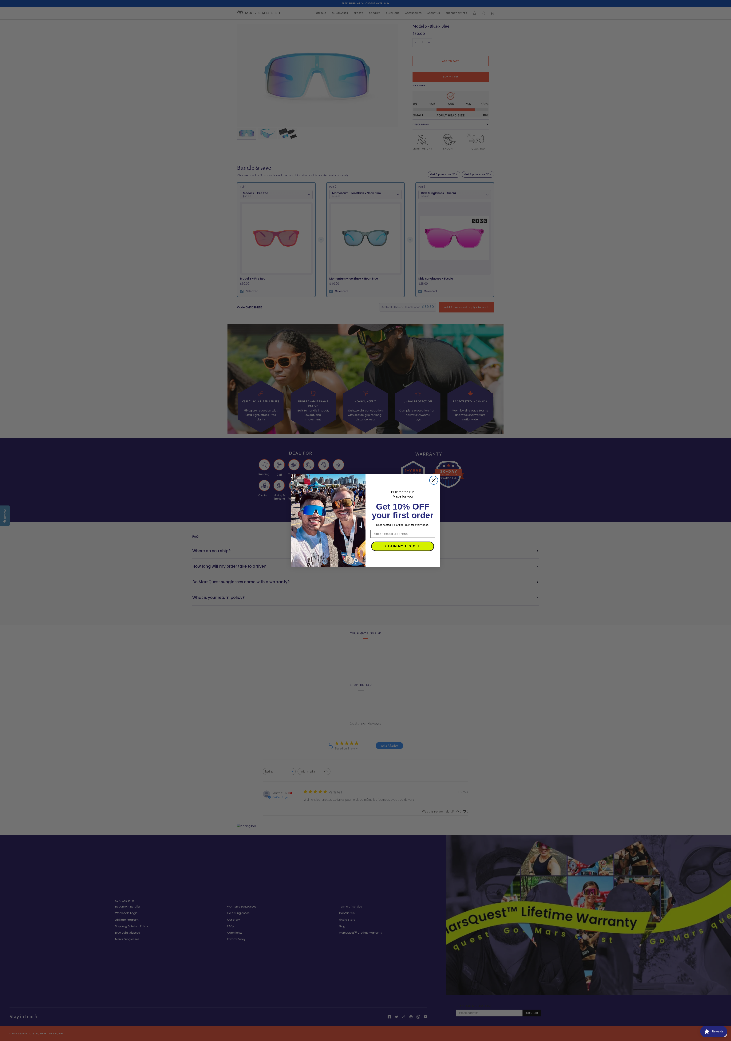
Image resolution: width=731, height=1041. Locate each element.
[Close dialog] (433, 480)
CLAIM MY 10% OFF (402, 546)
